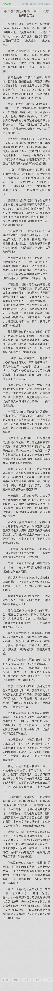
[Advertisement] (26, 948)
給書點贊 (33, 4)
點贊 (16, 980)
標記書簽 (25, 4)
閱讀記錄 (47, 4)
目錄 (26, 980)
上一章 (5, 980)
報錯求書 (40, 4)
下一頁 (47, 980)
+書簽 (37, 980)
